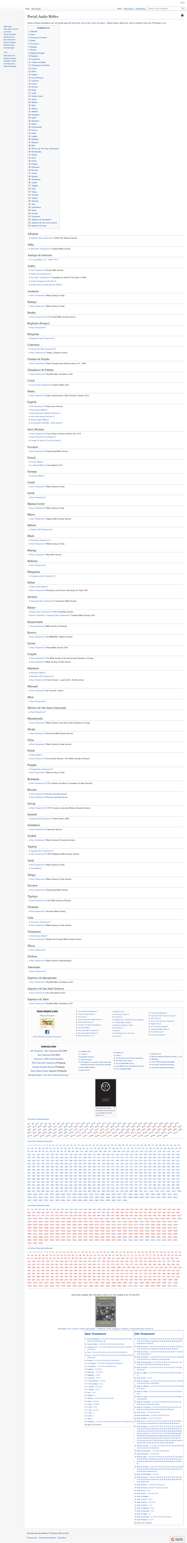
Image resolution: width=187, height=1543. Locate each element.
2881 (108, 1200)
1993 (55, 612)
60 (176, 1126)
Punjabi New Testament (41, 769)
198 (70, 1160)
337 (103, 1173)
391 (47, 1179)
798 (75, 1191)
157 (33, 1157)
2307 (136, 1286)
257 (38, 1167)
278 (136, 1167)
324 (42, 1173)
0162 (52, 1225)
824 (84, 1191)
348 (154, 1173)
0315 (147, 1240)
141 (112, 1154)
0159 (35, 1225)
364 (75, 1176)
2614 (29, 1197)
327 (56, 1173)
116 (170, 1132)
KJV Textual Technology (159, 1026)
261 (56, 1167)
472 (117, 1185)
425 (52, 1182)
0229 (125, 1231)
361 (61, 1176)
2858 (74, 1200)
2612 (170, 1194)
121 (49, 1135)
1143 (151, 1191)
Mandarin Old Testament (41, 676)
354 (29, 1176)
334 (89, 1173)
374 (122, 1176)
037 (33, 1212)
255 (29, 1167)
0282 (114, 1237)
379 (145, 1176)
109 (127, 1132)
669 (56, 1191)
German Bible (36, 476)
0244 (52, 1234)
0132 (41, 1222)
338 (108, 1173)
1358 (170, 1280)
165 (70, 1157)
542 (117, 1280)
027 (141, 1209)
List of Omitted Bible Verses (125, 1063)
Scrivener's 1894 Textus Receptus (48, 1059)
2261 (97, 1286)
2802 (97, 1197)
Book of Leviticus (142, 1352)
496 (75, 1188)
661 (52, 1191)
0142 (91, 1222)
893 (136, 1191)
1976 (79, 434)
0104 (41, 1218)
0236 (158, 1231)
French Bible (36, 462)
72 (82, 1129)
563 (136, 1280)
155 (177, 1154)
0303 (80, 1240)
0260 (142, 1234)
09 (58, 1209)
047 (80, 1212)
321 (29, 1173)
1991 (66, 758)
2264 (108, 1286)
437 (108, 1182)
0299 (57, 1240)
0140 (80, 1222)
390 (42, 1179)
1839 (142, 1283)
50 (124, 1126)
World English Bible (39, 420)
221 (177, 1160)
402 (98, 1179)
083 (94, 1215)
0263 (158, 1234)
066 (168, 1212)
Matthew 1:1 (120, 1052)
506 (122, 1188)
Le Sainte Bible (37, 465)
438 (112, 1182)
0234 (147, 1231)
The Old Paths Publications (87, 1011)
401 (94, 1179)
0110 (74, 1218)
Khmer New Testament (40, 612)
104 (96, 1132)
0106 (52, 1218)
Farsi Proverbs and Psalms (42, 437)
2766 (74, 1197)
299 (80, 1170)
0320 (175, 1240)
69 (66, 1129)
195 (56, 1160)
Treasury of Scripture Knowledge (89, 1025)
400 (89, 1179)
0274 (69, 1237)
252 (168, 1164)
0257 (125, 1234)
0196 (91, 1228)
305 (108, 1170)
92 (30, 1132)
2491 (158, 1194)
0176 (130, 1225)
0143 (97, 1222)
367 (89, 1176)
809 (154, 1280)
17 (105, 1123)
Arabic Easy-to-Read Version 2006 (45, 285)
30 (172, 1123)
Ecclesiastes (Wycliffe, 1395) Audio (46, 423)
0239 (175, 1231)
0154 (158, 1222)
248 (150, 1164)
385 (173, 1176)
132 (116, 1135)
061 (145, 1212)
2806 (119, 1197)
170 (94, 1157)
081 (84, 1215)
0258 (130, 1234)
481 (159, 1185)
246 (140, 1164)
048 (84, 1212)
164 (66, 1157)
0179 (147, 1225)
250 (159, 1164)
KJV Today (81, 1017)
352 (173, 1173)
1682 (102, 1283)
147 (140, 1154)
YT (92, 1035)
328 (61, 1173)
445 (145, 1182)
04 (40, 1209)
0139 (74, 1222)
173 (108, 1157)
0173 (114, 1225)
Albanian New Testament (41, 238)
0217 (57, 1231)
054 (112, 1212)
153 (168, 1154)
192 (42, 1160)
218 (163, 1160)
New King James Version (124, 1060)
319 (173, 1170)
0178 (142, 1225)
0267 (29, 1237)
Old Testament (37, 406)
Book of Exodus (142, 1346)
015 (85, 1209)
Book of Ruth (141, 1378)
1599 (57, 1283)
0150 (136, 1222)
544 (136, 1188)
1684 (114, 1283)
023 (122, 1209)
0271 (52, 1237)
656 (29, 1191)
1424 (179, 1191)
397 (75, 1179)
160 (47, 1157)
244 (131, 1164)
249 (154, 1164)
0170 (97, 1225)
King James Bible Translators (87, 1030)
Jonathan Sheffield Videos (159, 1029)
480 (154, 1185)
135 (135, 1135)
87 (160, 1129)
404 (108, 1179)
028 (145, 1209)
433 (89, 1182)
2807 (125, 1197)
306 (112, 1170)
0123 (146, 1218)
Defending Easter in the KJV (123, 1033)
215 (149, 1160)
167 (80, 1157)
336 (98, 1173)
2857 (69, 1200)
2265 (113, 1286)
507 (126, 1188)
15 (94, 1123)
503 (108, 1188)
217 (159, 1160)
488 (38, 1188)
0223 (91, 1231)
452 (177, 1182)
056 (122, 1212)
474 (126, 1185)
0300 (63, 1240)
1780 (46, 1194)
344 (136, 1173)
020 (108, 1209)
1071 (146, 1191)
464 (80, 1185)
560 (122, 1280)
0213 (35, 1231)
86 (155, 1129)
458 (52, 1185)
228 (56, 1164)
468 (98, 1185)
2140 (35, 1286)
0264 (164, 1234)
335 (94, 1173)
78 (113, 1129)
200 (80, 1160)
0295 (35, 1240)
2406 (164, 1286)
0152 (147, 1222)
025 (131, 1209)
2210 (80, 1286)
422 (38, 1182)
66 (51, 1129)
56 (155, 1126)
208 (117, 1160)
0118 (118, 1218)
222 (29, 1164)
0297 (46, 1240)
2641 (46, 1197)
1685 (119, 1283)
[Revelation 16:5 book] (105, 1311)
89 (170, 1129)
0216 (52, 1231)
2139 (29, 1286)
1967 (158, 1283)
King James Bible (38, 410)
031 (159, 1209)
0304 (85, 1240)
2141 (41, 1286)
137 (147, 1135)
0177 (136, 1225)
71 (77, 1129)
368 (94, 1176)
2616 (41, 1197)
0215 (46, 1231)
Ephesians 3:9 (156, 1054)
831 (117, 1191)
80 (124, 1129)
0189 (52, 1228)
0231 (136, 1231)
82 (134, 1129)
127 (85, 1135)
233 (80, 1164)
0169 (91, 1225)
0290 (158, 1237)
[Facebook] (47, 1032)
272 (108, 1167)
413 (149, 1179)
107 (115, 1132)
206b (119, 1267)
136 (141, 1135)
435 (98, 1182)
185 (163, 1157)
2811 (147, 1197)
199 (75, 1160)
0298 (52, 1240)
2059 (74, 1194)
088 (117, 1215)
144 (126, 1154)
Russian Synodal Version (56, 794)
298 (75, 1170)
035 (178, 1209)
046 (75, 1212)
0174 (119, 1225)
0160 (41, 1225)
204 (98, 1160)
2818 (35, 1200)
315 (154, 1170)
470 (108, 1185)
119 (36, 1135)
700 (70, 1191)
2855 (57, 1200)
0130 (29, 1222)
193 (47, 1160)
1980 (48, 854)
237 (98, 1164)
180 (140, 1157)
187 (173, 1157)
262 (61, 1167)
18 (110, 1123)
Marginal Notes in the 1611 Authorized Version (49, 1075)
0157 (175, 1222)
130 (104, 1135)
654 (173, 1188)
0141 (85, 1222)
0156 (170, 1222)
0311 (125, 1240)
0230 (130, 1231)
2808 (130, 1197)
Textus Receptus (98, 23)
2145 (63, 1286)
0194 (80, 1228)
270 (98, 1167)
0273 (63, 1237)
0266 (175, 1234)
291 (42, 1170)
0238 (170, 1231)
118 (30, 1135)
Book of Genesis (142, 1339)
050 (94, 1212)
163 (61, 1157)
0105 (46, 1218)
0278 (91, 1237)
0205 (142, 1228)
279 (140, 1167)
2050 (63, 1194)
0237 (164, 1231)
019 (104, 1209)
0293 (175, 1237)
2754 (52, 1197)
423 (42, 1182)
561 (126, 1280)
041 (52, 1212)
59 (170, 1126)
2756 (63, 1197)
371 (108, 1176)
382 (159, 1176)
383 (163, 1176)
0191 (63, 1228)
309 (126, 1170)
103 (90, 1132)
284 (163, 1167)
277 (131, 1167)
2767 (80, 1197)
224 (38, 1164)
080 (80, 1215)
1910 (60, 465)
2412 (175, 1286)
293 (52, 1170)
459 (56, 1185)
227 (52, 1164)
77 (108, 1129)
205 (103, 1160)
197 (66, 1160)
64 (40, 1129)
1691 (130, 1283)
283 (159, 1167)
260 (52, 1167)
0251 (91, 1234)
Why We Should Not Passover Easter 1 (164, 1056)
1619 (80, 1283)
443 (136, 1182)
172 (103, 1157)
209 (122, 1160)
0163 (57, 1225)
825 (89, 1191)
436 (103, 1182)
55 (150, 1126)
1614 (74, 1283)
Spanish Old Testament (41, 819)
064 (159, 1212)
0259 (136, 1234)
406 (117, 1179)
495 (70, 1188)
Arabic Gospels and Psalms (42, 281)
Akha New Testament (40, 249)
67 (56, 1129)
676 (61, 1191)
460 (61, 1185)
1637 (91, 1283)
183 (154, 1157)
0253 (102, 1234)
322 (33, 1173)
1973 (48, 317)
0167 (80, 1225)
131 (110, 1135)
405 (112, 1179)
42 (82, 1126)
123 (61, 1135)
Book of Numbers (143, 1357)
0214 (41, 1231)
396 (70, 1179)
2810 (142, 1197)
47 (108, 1126)
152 (163, 1154)
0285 (130, 1237)
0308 (108, 1240)
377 (136, 1176)
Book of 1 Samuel (143, 1381)
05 (43, 1209)
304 (103, 1170)
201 (84, 1160)
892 (131, 1191)
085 (103, 1215)
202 (89, 1160)
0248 (74, 1234)
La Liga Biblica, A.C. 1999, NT (43, 259)
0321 (29, 1243)
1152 (157, 1191)
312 (140, 1170)
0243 (46, 1234)
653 (168, 1188)
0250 (85, 1234)
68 (61, 1129)
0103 (35, 1218)
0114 (96, 1218)
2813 (158, 1197)
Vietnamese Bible (38, 936)
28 (162, 1123)
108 (121, 1132)
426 (56, 1182)
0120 (129, 1218)
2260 (91, 1286)
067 (173, 1212)
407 (122, 1179)
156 (29, 1157)
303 (98, 1170)
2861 (91, 1200)
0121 (134, 1218)
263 (66, 1167)
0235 (153, 1231)
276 (126, 1167)
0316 (153, 1240)
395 (66, 1179)
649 (150, 1280)
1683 (108, 1283)
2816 (175, 1197)
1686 (125, 1283)
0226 (108, 1231)
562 (131, 1280)
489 (42, 1188)
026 (136, 1209)
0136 (57, 1222)
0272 (57, 1237)
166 (75, 1157)
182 (150, 1157)
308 (122, 1170)
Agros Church (85, 1070)
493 (61, 1188)
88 (165, 1129)
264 (70, 1167)
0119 (123, 1218)
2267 (125, 1286)
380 (150, 1176)
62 (30, 1129)
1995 (66, 647)
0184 (175, 1225)
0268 (35, 1237)
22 (131, 1123)
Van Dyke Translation (40, 277)
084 (98, 1215)
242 (122, 1164)
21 (125, 1123)
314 (149, 1170)
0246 (63, 1234)
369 (98, 1176)
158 (38, 1157)
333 (84, 1173)
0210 (170, 1228)
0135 (52, 1222)
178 (131, 1157)
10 (68, 1123)
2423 (114, 1194)
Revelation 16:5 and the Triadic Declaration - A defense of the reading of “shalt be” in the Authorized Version (104, 1329)
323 (38, 1173)
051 (98, 1212)
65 (46, 1129)
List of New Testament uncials (39, 1205)
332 (80, 1173)
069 (29, 1215)
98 (61, 1132)
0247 (69, 1234)
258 (42, 1167)
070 (33, 1215)
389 (38, 1179)
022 (117, 1209)
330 (70, 1173)
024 (127, 1209)
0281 (108, 1237)
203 (94, 1160)
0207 (153, 1228)
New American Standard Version (44, 413)
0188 (46, 1228)
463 (75, 1185)
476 (136, 1185)
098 (163, 1215)
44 (92, 1126)
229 (61, 1164)
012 (71, 1209)
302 (94, 1170)
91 (181, 1129)
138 (153, 1135)
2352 (147, 1286)
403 (103, 1179)
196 (61, 1160)
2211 (85, 1286)
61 (181, 1126)
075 (56, 1215)
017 (94, 1209)
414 (154, 1179)
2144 (57, 1286)
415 (159, 1179)
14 (89, 1123)
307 (117, 1170)
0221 (80, 1231)
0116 (107, 1218)
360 (56, 1176)
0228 (119, 1231)
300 (84, 1170)
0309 (114, 1240)
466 (89, 1185)
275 (122, 1167)
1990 (85, 590)
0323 (41, 1243)
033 (169, 1209)
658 (38, 1191)
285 (168, 1167)
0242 (41, 1234)
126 (79, 1135)
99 (66, 1132)
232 (75, 1164)
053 (108, 1212)
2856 (63, 1200)
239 (108, 1164)
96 (51, 1132)
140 (166, 1135)
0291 (164, 1237)
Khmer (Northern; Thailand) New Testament (49, 615)
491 (52, 1188)
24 (141, 1123)
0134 (46, 1222)
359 (52, 1176)
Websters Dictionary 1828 (123, 1025)
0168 (85, 1225)
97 (56, 1132)
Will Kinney (155, 1059)
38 (61, 1126)
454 (33, 1185)
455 (38, 1185)
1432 (29, 1194)
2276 (130, 1286)
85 (150, 1129)
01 (28, 1209)
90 (176, 1129)
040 (47, 1212)
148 (145, 1154)
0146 (114, 1222)
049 (89, 1212)
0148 (125, 1222)
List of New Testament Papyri (38, 1119)
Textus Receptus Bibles (86, 1014)
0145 (108, 1222)
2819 (41, 1200)
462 (70, 1185)
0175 (125, 1225)
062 (150, 1212)
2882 (114, 1200)
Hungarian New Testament (42, 576)
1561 (41, 1283)
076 (61, 1215)
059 (136, 1212)
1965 (147, 1283)
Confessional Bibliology (158, 1013)
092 (136, 1215)
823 (80, 1191)
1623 (85, 1283)
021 (113, 1209)
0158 (29, 1225)
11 (73, 1123)
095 (150, 1215)
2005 (164, 1283)
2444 (130, 1194)
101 (78, 1132)
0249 (80, 1234)
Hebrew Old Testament (40, 529)
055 (117, 1212)
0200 (114, 1228)
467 (94, 1185)
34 (40, 1126)
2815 (170, 1197)
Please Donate (46, 1016)
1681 (97, 1283)
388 (33, 1179)
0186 (35, 1228)
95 (46, 1132)
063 (154, 1212)
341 (122, 1173)
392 (52, 1179)
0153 (153, 1222)
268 (89, 1167)
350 (163, 1173)
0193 (74, 1228)
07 (51, 1209)
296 (66, 1170)
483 (168, 1185)
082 (89, 1215)
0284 (125, 1237)
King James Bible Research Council (162, 1016)
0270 (46, 1237)
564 (140, 1280)
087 (112, 1215)
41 (77, 1126)
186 (168, 1157)
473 (122, 1185)
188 (177, 1157)
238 (103, 1164)
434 (94, 1182)
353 (177, 1173)
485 (177, 1185)
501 (98, 1188)
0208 (158, 1228)
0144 (102, 1222)
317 (163, 1170)
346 (145, 1173)
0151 (142, 1222)
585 (154, 1188)
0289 (153, 1237)
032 (164, 1209)
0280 (102, 1237)
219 (168, 1160)
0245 (57, 1234)
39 (66, 1126)
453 (29, 1185)
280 (145, 1167)
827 (98, 1191)
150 (154, 1154)
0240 (29, 1234)
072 (42, 1215)
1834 (57, 1194)
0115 (101, 1218)
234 (84, 1164)
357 (42, 1176)
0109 (69, 1218)
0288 (147, 1237)
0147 (119, 1222)
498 (84, 1188)
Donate (43, 1027)
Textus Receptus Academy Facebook (46, 1037)
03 (36, 1209)
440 (122, 1182)
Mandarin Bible (37, 673)
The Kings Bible (83, 1027)
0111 (79, 1218)
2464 (153, 1194)
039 (42, 1212)
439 (117, 1182)
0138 (69, 1222)
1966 (153, 1283)
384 (168, 1176)
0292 (170, 1237)
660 (47, 1191)
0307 (102, 1240)
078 (70, 1215)
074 (52, 1215)
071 (38, 1215)
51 (129, 1126)
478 (145, 1185)
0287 (142, 1237)
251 (163, 1164)
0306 (97, 1240)
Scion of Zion (155, 1018)
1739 (41, 1194)
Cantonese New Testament (42, 349)
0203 (130, 1228)
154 (173, 1154)
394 (61, 1179)
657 (33, 1191)
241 (117, 1164)
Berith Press (118, 1011)
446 (150, 1182)
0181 (158, 1225)
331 (75, 1173)
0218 (63, 1231)
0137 (63, 1222)
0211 (175, 1228)
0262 (153, 1234)
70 (72, 1129)
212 (135, 1160)
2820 (46, 1200)
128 (92, 1135)
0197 (97, 1228)
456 (42, 1185)
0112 (85, 1218)
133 (122, 1135)
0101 (179, 1215)
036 (29, 1212)
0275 (74, 1237)
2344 (108, 1194)
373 (117, 1176)
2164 (69, 1286)
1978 (48, 808)
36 (51, 1126)
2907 (119, 1200)
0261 (147, 1234)
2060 (80, 1194)
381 (154, 1176)
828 (103, 1191)
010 (62, 1209)
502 (103, 1188)
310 (131, 1170)
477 (140, 1185)
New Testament (37, 270)
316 (159, 1170)
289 (33, 1170)
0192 (69, 1228)
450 (168, 1182)
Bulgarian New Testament (42, 338)
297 (70, 1170)
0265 (170, 1234)
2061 (85, 1194)
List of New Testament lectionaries (162, 1067)
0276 (80, 1237)
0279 (97, 1237)
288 (29, 1170)
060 (140, 1212)
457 (47, 1185)
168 (84, 1157)
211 (131, 1160)
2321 (141, 1286)
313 (145, 1170)
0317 (158, 1240)
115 (164, 1132)
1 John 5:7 (83, 1054)
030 (155, 1209)
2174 (97, 1194)
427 (61, 1182)
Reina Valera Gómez (40, 1071)
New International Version (42, 416)
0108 (63, 1218)
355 (33, 1176)
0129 (179, 1218)
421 (33, 1182)
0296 (41, 1240)
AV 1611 (117, 1036)
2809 (136, 1197)
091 (131, 1215)
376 (131, 1176)
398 (80, 1179)
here (101, 1115)
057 (126, 1212)
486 (29, 1188)
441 (126, 1182)
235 (89, 1164)
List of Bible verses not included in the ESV (130, 1066)
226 (47, 1164)
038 (38, 1212)
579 (150, 1188)
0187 (41, 1228)
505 (117, 1188)
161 (52, 1157)
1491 (29, 1283)
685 (66, 1191)
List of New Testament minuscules (162, 1064)
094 (145, 1215)
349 (159, 1173)
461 (66, 1185)
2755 (57, 1197)
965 (159, 1280)
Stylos (116, 1030)
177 (126, 1157)
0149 (130, 1222)
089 (122, 1215)
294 (56, 1170)
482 (163, 1185)
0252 (97, 1234)
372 (112, 1176)
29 (167, 1123)
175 (117, 1157)
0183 (170, 1225)
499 (89, 1188)
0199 (108, 1228)
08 (54, 1209)
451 (173, 1182)
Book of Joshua (142, 1367)
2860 (85, 1200)
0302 (74, 1240)
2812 (153, 1197)
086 (108, 1215)
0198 (102, 1228)
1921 (48, 783)
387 (29, 1179)
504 (112, 1188)
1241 (162, 1191)
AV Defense (118, 1028)
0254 (108, 1234)
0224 (97, 1231)
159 (42, 1157)
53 (139, 1126)
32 (30, 1126)
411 (140, 1179)
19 (115, 1123)
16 (99, 1123)
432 (84, 1182)
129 (98, 1135)
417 (168, 1179)
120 (42, 1135)
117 (176, 1132)
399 (84, 1179)
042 (56, 1212)
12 (79, 1123)
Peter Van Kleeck (83, 1035)
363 (70, 1176)
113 (152, 1132)
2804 (108, 1197)
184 (159, 1157)
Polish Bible (36, 755)
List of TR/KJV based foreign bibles (163, 1062)
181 (145, 1157)
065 (163, 1212)
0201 (119, 1228)
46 (103, 1126)
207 (112, 1160)
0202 (125, 1228)
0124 (151, 1218)
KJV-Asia (117, 1017)
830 (112, 1191)
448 (159, 1182)
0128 (174, 1218)
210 (126, 1160)
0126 (163, 1218)
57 (160, 1126)
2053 (69, 1194)
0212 (29, 1231)
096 (154, 1215)
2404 (153, 1286)
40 (72, 1126)
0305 (91, 1240)
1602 (63, 1283)
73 (87, 1129)
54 (144, 1126)
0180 (153, 1225)
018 (99, 1209)
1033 (164, 1280)
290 (38, 1170)
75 (98, 1129)
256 (33, 1167)
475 (131, 1185)
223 (33, 1164)
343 (131, 1173)
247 (145, 1164)
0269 (41, 1237)
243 (126, 1164)
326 (52, 1173)
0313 (136, 1240)
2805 (114, 1197)
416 (163, 1179)
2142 (46, 1286)
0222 (85, 1231)
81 (129, 1129)
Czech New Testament (40, 385)
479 (150, 1185)
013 (76, 1209)
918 (140, 1191)
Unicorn (118, 1055)
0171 (102, 1225)
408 (126, 1179)
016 (90, 1209)
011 (66, 1209)
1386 (176, 1280)
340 (117, 1173)
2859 (80, 1200)
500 (94, 1188)
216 (154, 1160)
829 (108, 1191)
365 (80, 1176)
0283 (119, 1237)
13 (84, 1123)
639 (163, 1188)
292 (47, 1170)
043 (61, 1212)
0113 (90, 1218)
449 (163, 1182)
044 (66, 1212)
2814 (164, 1197)
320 (177, 1170)
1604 (69, 1283)
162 (56, 1157)
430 (75, 1182)
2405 (158, 1286)
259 (47, 1167)
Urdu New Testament (40, 922)
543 (131, 1188)
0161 (46, 1225)
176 (122, 1157)
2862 (97, 1200)
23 (136, 1123)
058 (131, 1212)
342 (126, 1173)
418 (173, 1179)
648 (145, 1280)
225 (42, 1164)
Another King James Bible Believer (89, 1019)
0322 (35, 1243)
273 (112, 1167)
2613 (175, 1194)
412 (145, 1179)
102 (84, 1132)
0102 (29, 1218)
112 (145, 1132)
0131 (35, 1222)
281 (150, 1167)
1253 (168, 1191)
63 (35, 1129)
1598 (52, 1283)
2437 (125, 1194)
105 (102, 1132)
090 (126, 1215)
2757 (69, 1197)
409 (131, 1179)
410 (136, 1179)
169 (89, 1157)
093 (140, 1215)
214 (145, 1160)
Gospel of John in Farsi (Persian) (45, 440)
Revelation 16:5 (85, 1051)
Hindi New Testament (40, 540)
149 (150, 1154)
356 (38, 1176)
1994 (93, 615)
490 (47, 1188)
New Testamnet (37, 434)
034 (173, 1209)
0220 (74, 1231)
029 (150, 1209)
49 (118, 1126)
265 (75, 1167)
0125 (157, 1218)
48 (113, 1126)
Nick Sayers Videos (121, 1014)
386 (177, 1176)
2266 (119, 1286)
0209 (164, 1228)
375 (126, 1176)
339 (112, 1173)
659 (42, 1191)
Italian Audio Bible (38, 587)
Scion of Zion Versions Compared (162, 1021)
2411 (169, 1286)
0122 (140, 1218)
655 (177, 1188)
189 (29, 1160)
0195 (85, 1228)
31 (177, 1123)
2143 (52, 1286)
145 (131, 1154)
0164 (63, 1225)
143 (122, 1154)
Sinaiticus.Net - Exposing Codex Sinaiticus (128, 1020)
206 (108, 1160)
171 (98, 1157)
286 (173, 1167)
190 (33, 1160)
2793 (91, 1197)
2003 (87, 395)
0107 (57, 1218)
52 (134, 1126)
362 (66, 1176)
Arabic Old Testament (40, 274)
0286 (136, 1237)
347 (150, 1173)
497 (80, 1188)
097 (159, 1215)
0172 (108, 1225)
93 (35, 1132)
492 (56, 1188)
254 (177, 1164)
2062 (91, 1194)
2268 (102, 1194)
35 (46, 1126)
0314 (141, 1240)
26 (151, 1123)
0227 (114, 1231)
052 (103, 1212)
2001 (71, 982)
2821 (52, 1200)
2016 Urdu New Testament (43, 1063)
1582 (35, 1194)
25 (146, 1123)
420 (29, 1182)
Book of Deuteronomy (144, 1362)
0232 (142, 1231)
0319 (170, 1240)
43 (87, 1126)
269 (94, 1167)
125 (73, 1135)
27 (157, 1123)
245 (136, 1164)
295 (61, 1170)
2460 (147, 1194)
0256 (119, 1234)
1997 (71, 374)
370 (103, 1176)
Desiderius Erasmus (87, 1057)
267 (84, 1167)
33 (35, 1126)
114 (158, 1132)
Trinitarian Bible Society (122, 1022)
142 (117, 1154)
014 (80, 1209)
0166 (74, 1225)
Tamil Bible (35, 868)
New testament (37, 626)
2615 (35, 1197)
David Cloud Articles (157, 1035)
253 (173, 1164)
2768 (85, 1197)
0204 (136, 1228)
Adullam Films (155, 1024)
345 (140, 1173)
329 (66, 1173)
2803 (102, 1197)
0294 (29, 1240)
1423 (174, 1191)
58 (165, 1126)
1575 (46, 1283)
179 (136, 1157)
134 (129, 1135)
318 (168, 1170)
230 (66, 1164)
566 (145, 1188)
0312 (130, 1240)
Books (82, 1067)
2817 (29, 1200)
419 (177, 1179)
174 (112, 1157)
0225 (102, 1231)
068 (177, 1212)
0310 (119, 1240)
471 (112, 1185)
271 (103, 1167)
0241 (35, 1234)
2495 (164, 1194)
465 (84, 1185)
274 (117, 1167)
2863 (102, 1200)
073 (47, 1215)
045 (70, 1212)
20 (120, 1123)
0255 (114, 1234)
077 (66, 1215)
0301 (69, 1240)
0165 (69, 1225)
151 (159, 1154)
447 (154, 1182)
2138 (175, 1283)
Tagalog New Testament (41, 851)
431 (80, 1182)
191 (38, 1160)
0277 (85, 1237)
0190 (57, 1228)
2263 (102, 1286)
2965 (125, 1200)
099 (168, 1215)
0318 (164, 1240)
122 (55, 1135)
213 (140, 1160)
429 (70, 1182)
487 (33, 1188)
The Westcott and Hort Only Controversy (129, 1058)
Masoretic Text (78, 23)
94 (40, 1132)
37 (56, 1126)
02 (32, 1209)
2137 (170, 1283)
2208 (74, 1286)
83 (139, 1129)
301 (89, 1170)
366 (84, 1176)
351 (168, 1173)
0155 (164, 1222)
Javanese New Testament (42, 601)
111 (139, 1132)
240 (112, 1164)
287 (177, 1167)
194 (52, 1160)
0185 (29, 1228)
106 (109, 1132)
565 (140, 1188)
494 (66, 1188)
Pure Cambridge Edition (123, 1069)
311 (136, 1170)
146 (136, 1154)
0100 (174, 1215)
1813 (52, 1194)
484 (173, 1185)
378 (140, 1176)
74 (92, 1129)
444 (140, 1182)
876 (122, 1191)
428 (66, 1182)
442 (131, 1182)
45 (98, 1126)
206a (113, 1267)
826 (94, 1191)
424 (47, 1182)
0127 (168, 1218)
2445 (136, 1194)
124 (67, 1135)
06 (47, 1209)
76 (103, 1129)
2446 (142, 1194)
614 (159, 1188)
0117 (112, 1218)
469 (103, 1185)
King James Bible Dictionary (87, 1033)
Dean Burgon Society (85, 1022)
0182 (164, 1225)
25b (112, 1252)
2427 (119, 1194)
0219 (69, 1231)
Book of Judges (142, 1373)
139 (159, 1135)
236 (94, 1164)
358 (47, 1176)
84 (144, 1129)
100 (72, 1132)
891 (126, 1191)
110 (133, 1132)
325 (47, 1173)
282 (154, 1167)
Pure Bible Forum (156, 1032)
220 (173, 1160)
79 (118, 1129)
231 (70, 1164)
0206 (147, 1228)
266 (80, 1167)
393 (56, 1179)
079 (75, 1215)
